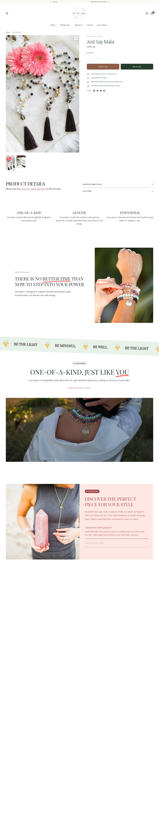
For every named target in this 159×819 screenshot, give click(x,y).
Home (8, 32)
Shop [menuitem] (53, 25)
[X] (97, 90)
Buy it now (137, 66)
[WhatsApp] (100, 90)
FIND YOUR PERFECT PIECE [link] (79, 388)
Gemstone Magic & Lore (92, 184)
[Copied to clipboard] (104, 90)
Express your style (94, 542)
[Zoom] (76, 38)
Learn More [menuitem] (102, 25)
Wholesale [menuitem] (64, 25)
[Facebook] (94, 90)
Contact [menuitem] (89, 25)
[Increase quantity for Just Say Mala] (96, 57)
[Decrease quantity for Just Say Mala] (89, 57)
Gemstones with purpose (98, 527)
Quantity (90, 53)
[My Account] (147, 13)
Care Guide (86, 191)
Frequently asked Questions (33, 188)
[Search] (7, 13)
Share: (89, 91)
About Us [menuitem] (79, 25)
